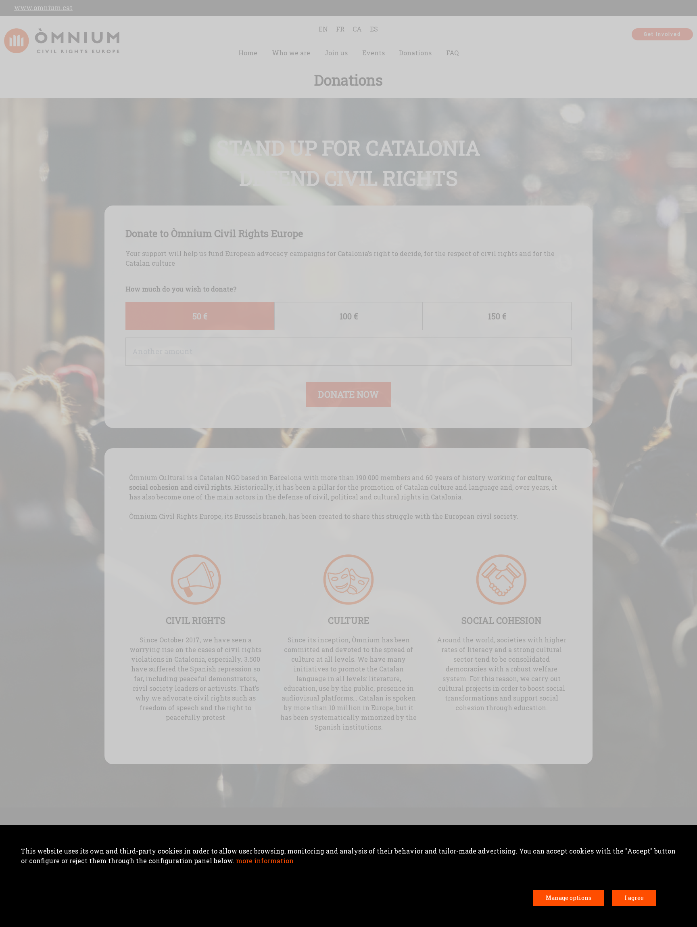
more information (265, 860)
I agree (634, 898)
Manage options (568, 898)
